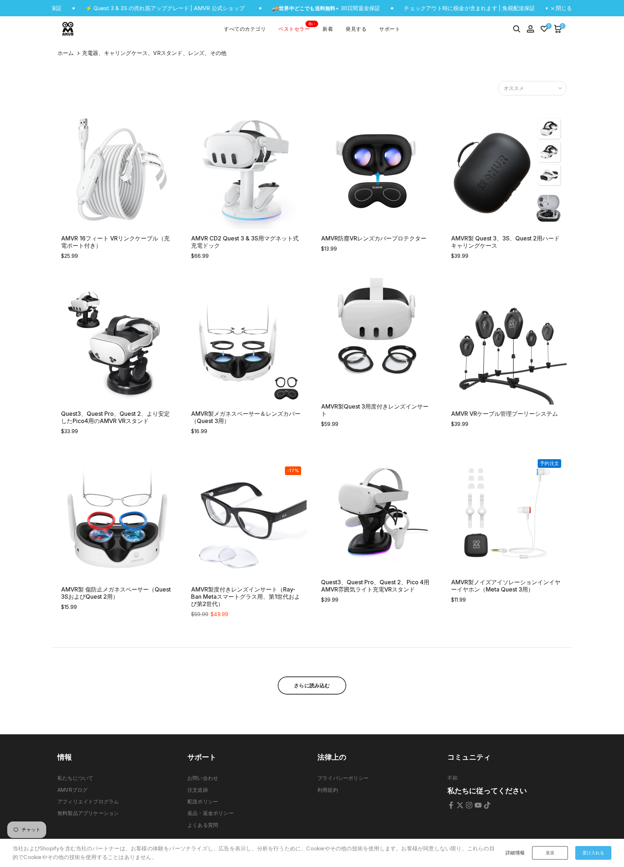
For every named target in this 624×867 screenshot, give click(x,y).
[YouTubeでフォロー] (478, 805)
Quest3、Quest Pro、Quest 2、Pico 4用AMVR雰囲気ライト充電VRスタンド (375, 585)
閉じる (563, 8)
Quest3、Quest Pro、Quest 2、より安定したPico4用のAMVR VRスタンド (115, 417)
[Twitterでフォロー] (460, 805)
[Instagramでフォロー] (469, 805)
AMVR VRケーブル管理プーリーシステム (504, 413)
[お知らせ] (138, 8)
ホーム (65, 53)
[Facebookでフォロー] (451, 805)
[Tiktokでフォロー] (487, 805)
